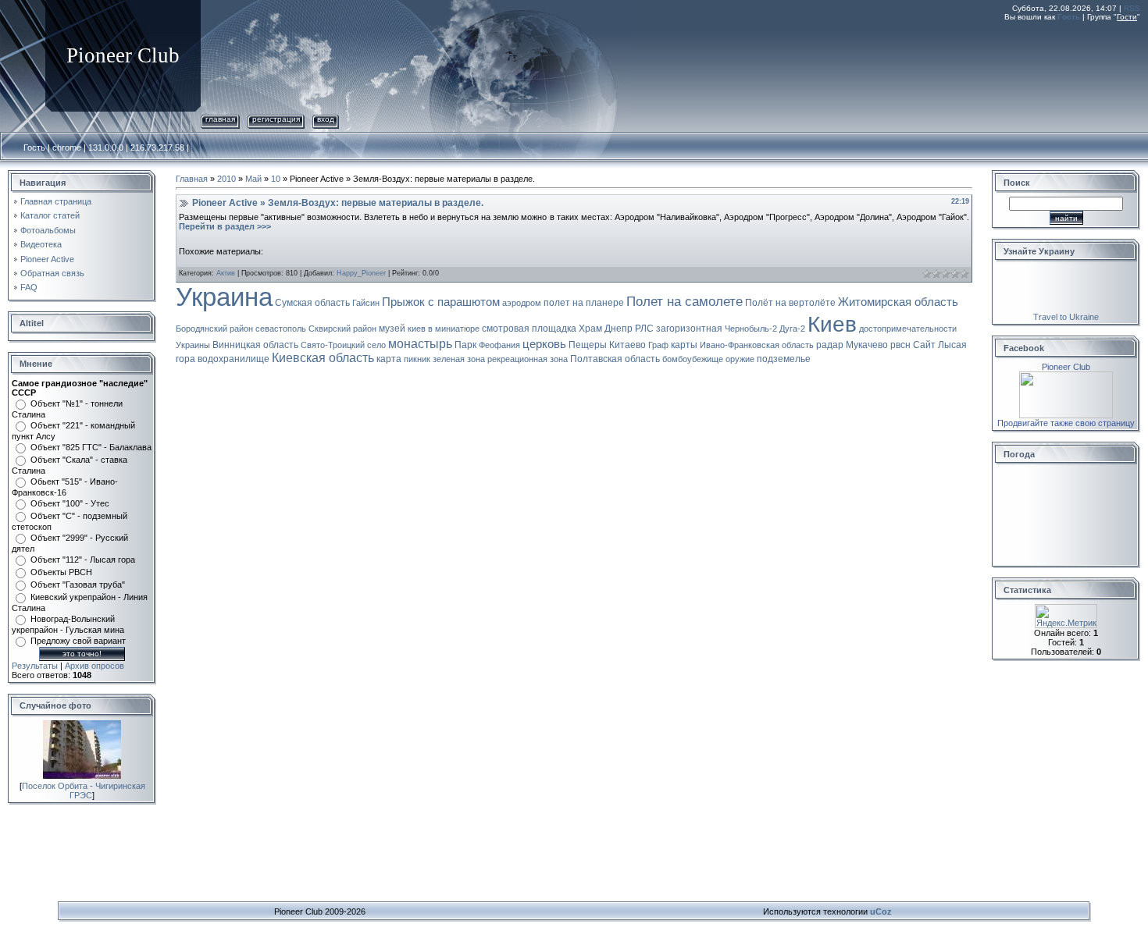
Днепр (618, 328)
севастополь (280, 328)
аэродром (521, 302)
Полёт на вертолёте (790, 302)
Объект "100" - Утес (69, 503)
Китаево (627, 344)
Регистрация (276, 119)
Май (253, 178)
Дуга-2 (792, 328)
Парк (465, 344)
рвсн (900, 344)
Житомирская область (898, 302)
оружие (740, 359)
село (376, 345)
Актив (225, 273)
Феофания (499, 345)
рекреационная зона (527, 359)
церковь (544, 344)
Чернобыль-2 (751, 328)
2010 (226, 178)
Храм (590, 328)
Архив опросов (94, 665)
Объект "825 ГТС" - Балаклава (91, 447)
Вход (325, 119)
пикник (417, 359)
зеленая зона (459, 359)
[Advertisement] (856, 65)
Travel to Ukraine (1066, 317)
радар (829, 344)
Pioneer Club (1066, 366)
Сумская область (312, 302)
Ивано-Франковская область (757, 345)
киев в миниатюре (444, 328)
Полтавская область (615, 359)
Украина (224, 296)
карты (684, 344)
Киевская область (323, 357)
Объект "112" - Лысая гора (82, 559)
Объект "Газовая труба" (77, 584)
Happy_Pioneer (361, 273)
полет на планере (584, 302)
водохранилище (233, 359)
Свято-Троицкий (333, 345)
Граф (658, 345)
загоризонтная (689, 328)
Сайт (924, 344)
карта (388, 359)
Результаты (35, 665)
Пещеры (588, 344)
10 (275, 178)
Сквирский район (342, 328)
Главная (220, 119)
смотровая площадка (529, 328)
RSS (1132, 8)
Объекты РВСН (61, 572)
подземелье (784, 359)
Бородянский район (214, 328)
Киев (832, 324)
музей (392, 328)
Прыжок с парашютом (441, 302)
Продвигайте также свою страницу (1066, 423)
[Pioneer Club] (1066, 376)
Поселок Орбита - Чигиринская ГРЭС (83, 790)
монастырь (420, 343)
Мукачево (867, 344)
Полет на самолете (684, 301)
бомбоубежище (692, 359)
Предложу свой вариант (78, 640)
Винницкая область (255, 344)
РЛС (644, 328)
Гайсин (366, 302)
